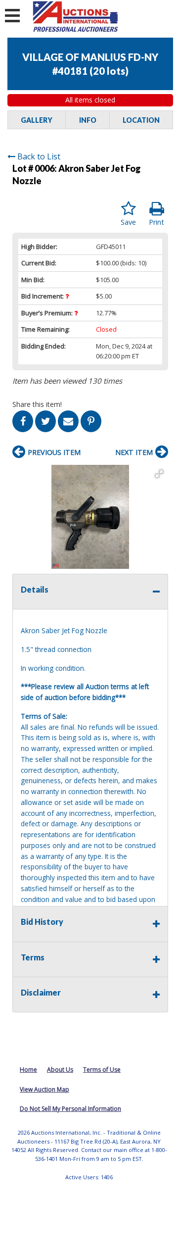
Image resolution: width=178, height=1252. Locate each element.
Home (28, 1069)
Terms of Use (102, 1069)
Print (156, 222)
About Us (60, 1069)
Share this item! (37, 404)
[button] (159, 474)
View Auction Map (44, 1089)
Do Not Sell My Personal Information (70, 1108)
